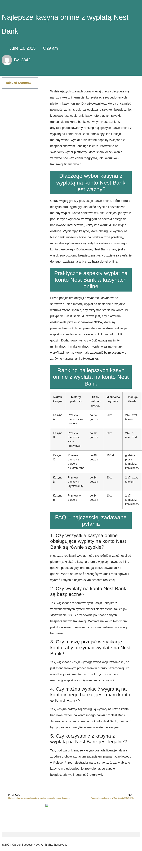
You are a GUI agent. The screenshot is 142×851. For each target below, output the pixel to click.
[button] (33, 83)
